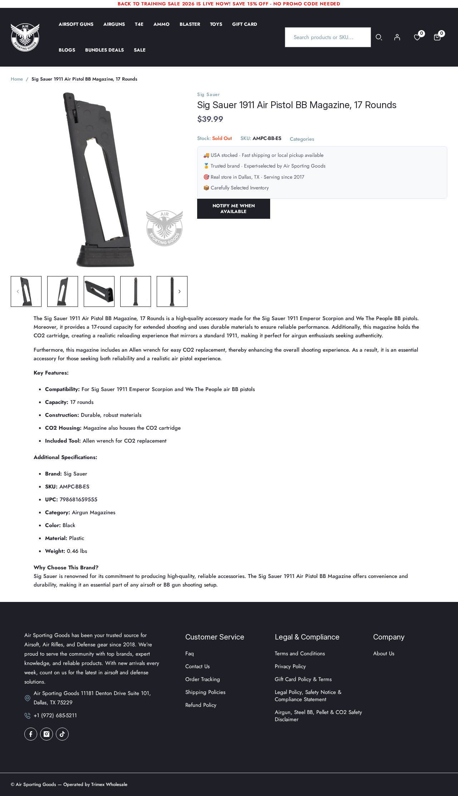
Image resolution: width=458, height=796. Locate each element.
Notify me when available (234, 208)
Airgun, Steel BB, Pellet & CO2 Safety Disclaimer (318, 715)
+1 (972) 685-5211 (55, 715)
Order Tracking (202, 679)
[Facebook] (30, 734)
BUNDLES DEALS (104, 55)
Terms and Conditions (300, 653)
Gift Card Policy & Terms (303, 679)
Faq (189, 653)
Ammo (162, 29)
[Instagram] (46, 734)
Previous (18, 291)
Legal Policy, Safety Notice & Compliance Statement (308, 695)
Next (179, 291)
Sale (140, 55)
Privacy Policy (290, 666)
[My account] (397, 37)
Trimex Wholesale (108, 784)
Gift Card (244, 29)
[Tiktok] (62, 734)
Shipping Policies (205, 692)
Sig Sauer (208, 94)
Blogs (67, 55)
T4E (139, 29)
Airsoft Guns (76, 29)
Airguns (114, 29)
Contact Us (197, 666)
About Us (383, 653)
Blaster (190, 29)
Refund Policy (200, 705)
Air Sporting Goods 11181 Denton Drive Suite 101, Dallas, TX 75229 (92, 697)
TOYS (216, 29)
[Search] (379, 37)
